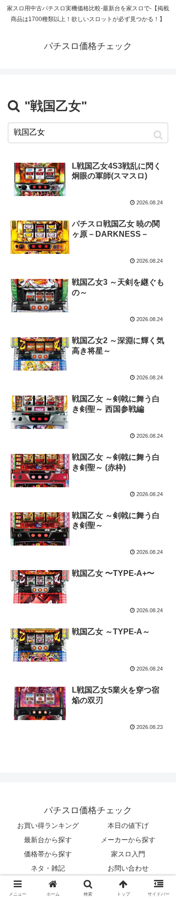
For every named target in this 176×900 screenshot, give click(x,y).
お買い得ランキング (48, 825)
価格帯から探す (48, 854)
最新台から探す (48, 840)
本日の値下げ (128, 825)
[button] (158, 134)
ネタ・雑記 (48, 868)
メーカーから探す (128, 840)
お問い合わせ (128, 868)
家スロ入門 (128, 854)
